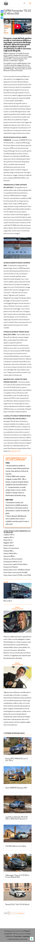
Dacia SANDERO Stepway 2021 (16, 787)
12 (21, 256)
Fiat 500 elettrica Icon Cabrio (15, 846)
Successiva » (20, 913)
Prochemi (27, 931)
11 (20, 256)
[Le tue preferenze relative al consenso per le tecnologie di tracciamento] (32, 938)
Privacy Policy (18, 936)
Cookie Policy (26, 936)
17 (29, 256)
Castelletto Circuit (15, 451)
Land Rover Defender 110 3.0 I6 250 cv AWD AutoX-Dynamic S (16, 818)
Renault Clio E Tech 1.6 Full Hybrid (17, 904)
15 (26, 256)
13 (23, 256)
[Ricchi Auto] (18, 591)
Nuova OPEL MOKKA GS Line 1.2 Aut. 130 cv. (16, 759)
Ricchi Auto (8, 600)
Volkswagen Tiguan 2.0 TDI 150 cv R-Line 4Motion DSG (17, 876)
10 (18, 256)
